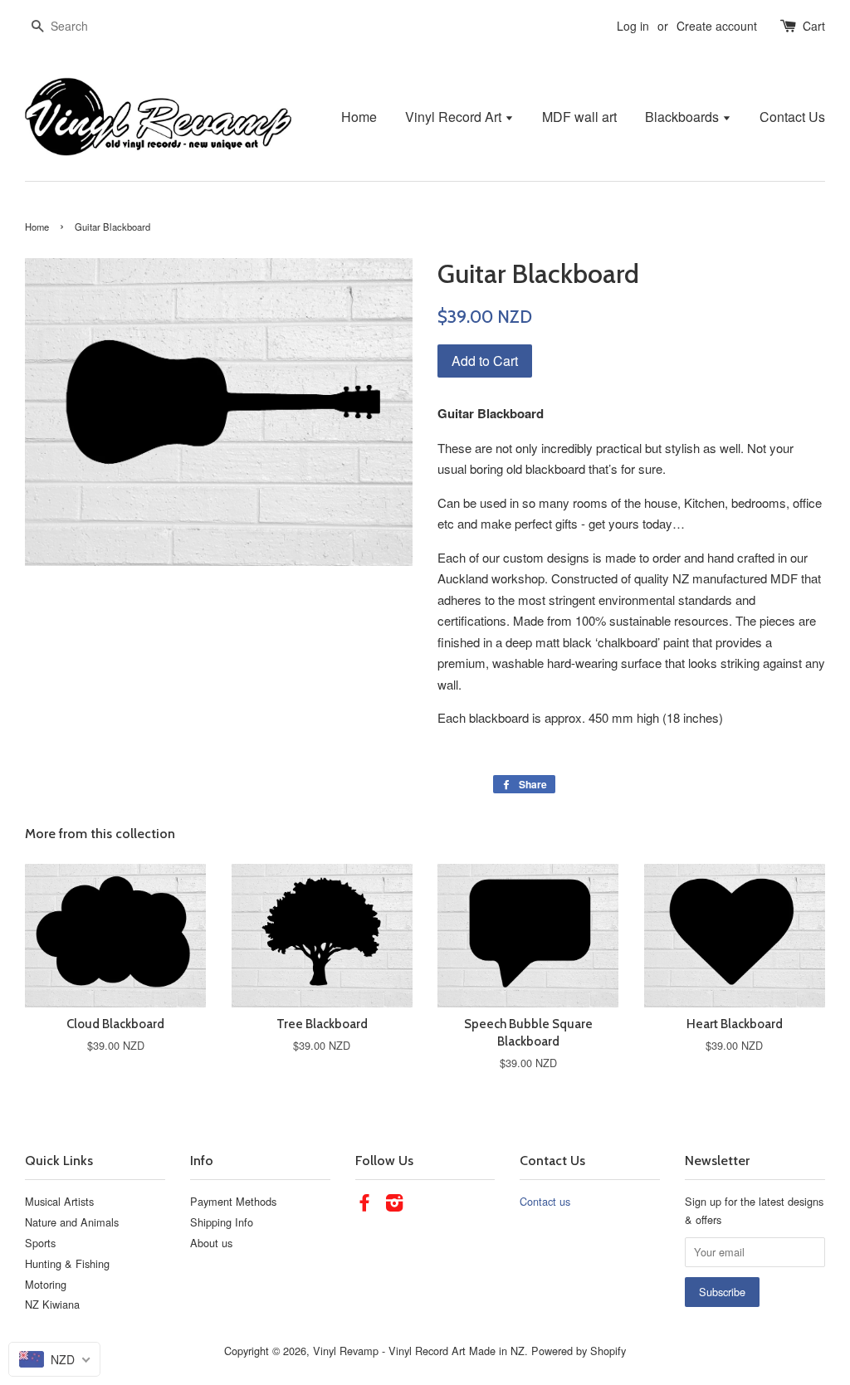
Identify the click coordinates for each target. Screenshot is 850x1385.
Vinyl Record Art (455, 116)
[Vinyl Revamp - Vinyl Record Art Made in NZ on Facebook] (364, 1205)
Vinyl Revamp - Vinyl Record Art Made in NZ (419, 1350)
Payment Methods (233, 1201)
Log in (633, 25)
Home (359, 116)
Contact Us (792, 116)
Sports (40, 1243)
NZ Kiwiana (52, 1304)
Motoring (45, 1284)
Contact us (545, 1201)
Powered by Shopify (578, 1350)
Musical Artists (59, 1201)
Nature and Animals (72, 1222)
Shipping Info (221, 1222)
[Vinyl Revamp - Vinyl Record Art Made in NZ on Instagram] (394, 1205)
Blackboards (683, 116)
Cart (814, 25)
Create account (717, 25)
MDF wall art (579, 116)
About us (211, 1243)
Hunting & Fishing (67, 1263)
